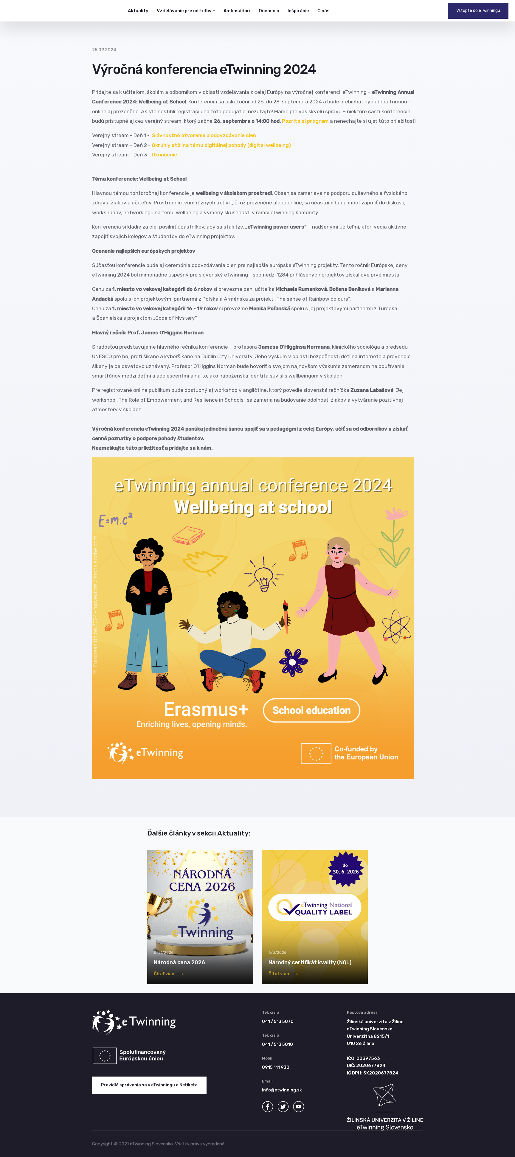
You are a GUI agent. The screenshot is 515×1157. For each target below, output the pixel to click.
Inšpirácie (298, 10)
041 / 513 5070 (278, 1021)
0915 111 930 (275, 1067)
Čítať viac (164, 973)
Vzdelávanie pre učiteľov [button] (184, 10)
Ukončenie (164, 155)
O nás (323, 10)
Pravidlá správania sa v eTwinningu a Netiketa (149, 1085)
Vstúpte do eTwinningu (478, 10)
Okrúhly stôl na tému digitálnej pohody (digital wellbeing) (221, 145)
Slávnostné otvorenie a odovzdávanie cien (204, 135)
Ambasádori (237, 10)
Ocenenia (269, 10)
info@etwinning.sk (282, 1090)
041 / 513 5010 (277, 1044)
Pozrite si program (305, 121)
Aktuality (138, 10)
